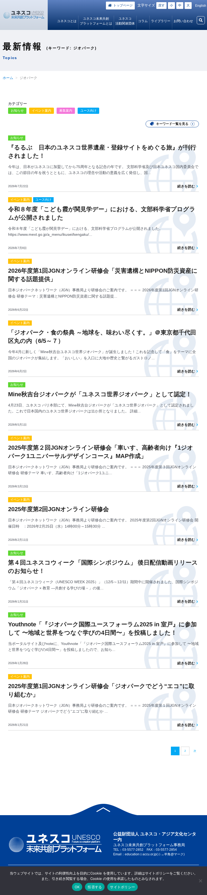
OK (77, 887)
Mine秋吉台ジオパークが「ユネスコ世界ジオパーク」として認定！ (100, 394)
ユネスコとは (67, 21)
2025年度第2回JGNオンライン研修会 (58, 509)
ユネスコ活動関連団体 (125, 21)
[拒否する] (200, 880)
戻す (161, 5)
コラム (143, 21)
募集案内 (65, 110)
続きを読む (186, 186)
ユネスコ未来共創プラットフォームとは (96, 21)
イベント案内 (41, 110)
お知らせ (17, 110)
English (200, 6)
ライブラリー (160, 21)
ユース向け (88, 110)
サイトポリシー (122, 887)
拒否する (95, 887)
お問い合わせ (183, 21)
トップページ (123, 5)
